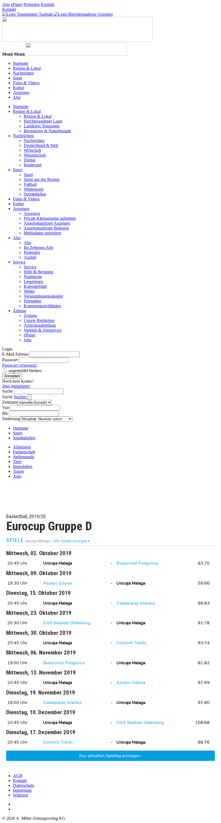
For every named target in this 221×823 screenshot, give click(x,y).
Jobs (27, 340)
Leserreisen (33, 281)
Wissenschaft (35, 155)
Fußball (30, 184)
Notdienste (33, 276)
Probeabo (31, 4)
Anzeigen (21, 92)
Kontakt (47, 4)
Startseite (20, 63)
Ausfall (30, 257)
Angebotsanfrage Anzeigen (47, 223)
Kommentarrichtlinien (42, 305)
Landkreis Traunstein (42, 126)
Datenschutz (23, 785)
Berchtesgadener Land (43, 121)
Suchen (20, 396)
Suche (7, 391)
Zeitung (19, 310)
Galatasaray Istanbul (135, 603)
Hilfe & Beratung (38, 271)
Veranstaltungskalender (43, 296)
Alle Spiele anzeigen (70, 541)
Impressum (22, 790)
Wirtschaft (32, 150)
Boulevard (33, 165)
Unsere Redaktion (39, 320)
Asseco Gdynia (57, 583)
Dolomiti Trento (131, 643)
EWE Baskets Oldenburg (66, 623)
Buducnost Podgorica (137, 563)
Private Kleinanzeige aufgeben (50, 218)
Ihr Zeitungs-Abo (38, 247)
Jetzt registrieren (16, 386)
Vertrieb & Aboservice (43, 330)
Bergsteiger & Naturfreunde (47, 131)
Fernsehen (32, 301)
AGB (17, 775)
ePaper (16, 4)
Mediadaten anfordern (42, 233)
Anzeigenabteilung (40, 325)
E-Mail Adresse (15, 354)
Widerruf (20, 795)
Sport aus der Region (42, 179)
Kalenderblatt (35, 286)
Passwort (10, 359)
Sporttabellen (35, 194)
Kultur (18, 87)
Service (19, 262)
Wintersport (33, 189)
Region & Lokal (27, 68)
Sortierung (11, 418)
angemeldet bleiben (25, 370)
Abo (6, 4)
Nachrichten (23, 73)
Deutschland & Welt (41, 145)
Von (5, 407)
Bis (5, 413)
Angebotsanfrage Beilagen (46, 228)
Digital (29, 160)
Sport (17, 78)
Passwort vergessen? (19, 365)
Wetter (29, 291)
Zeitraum (10, 402)
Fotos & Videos (26, 82)
